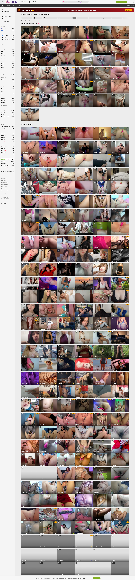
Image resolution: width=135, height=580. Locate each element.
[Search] (79, 2)
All (74, 18)
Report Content (4, 182)
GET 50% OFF (128, 10)
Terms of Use (4, 188)
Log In (131, 1)
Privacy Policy (4, 186)
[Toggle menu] (2, 2)
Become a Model (4, 190)
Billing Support (4, 180)
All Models (3, 195)
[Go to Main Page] (11, 2)
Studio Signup (4, 193)
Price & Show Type (50, 18)
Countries (38, 18)
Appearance (27, 18)
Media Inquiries (4, 184)
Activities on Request (64, 18)
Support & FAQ (4, 178)
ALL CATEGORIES (8, 171)
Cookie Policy (81, 578)
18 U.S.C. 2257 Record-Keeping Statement (6, 198)
